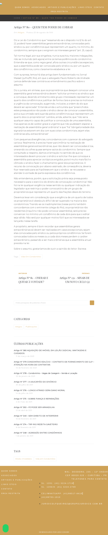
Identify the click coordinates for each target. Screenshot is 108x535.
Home (17, 18)
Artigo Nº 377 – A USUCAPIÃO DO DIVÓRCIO (35, 382)
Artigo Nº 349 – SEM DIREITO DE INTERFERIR (36, 416)
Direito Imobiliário (23, 459)
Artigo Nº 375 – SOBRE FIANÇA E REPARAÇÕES (36, 399)
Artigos (21, 32)
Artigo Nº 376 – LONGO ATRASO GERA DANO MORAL (39, 390)
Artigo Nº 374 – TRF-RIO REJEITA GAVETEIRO (36, 424)
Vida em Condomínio (31, 256)
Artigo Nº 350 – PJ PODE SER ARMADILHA (34, 407)
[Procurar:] (51, 302)
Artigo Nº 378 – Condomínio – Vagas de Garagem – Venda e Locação (45, 373)
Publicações (31, 326)
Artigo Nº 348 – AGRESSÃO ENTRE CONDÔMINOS (38, 433)
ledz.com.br (63, 532)
